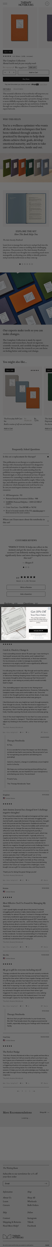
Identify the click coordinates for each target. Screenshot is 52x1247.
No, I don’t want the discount (38, 637)
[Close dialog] (49, 608)
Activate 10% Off (38, 631)
